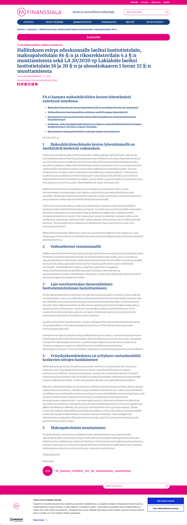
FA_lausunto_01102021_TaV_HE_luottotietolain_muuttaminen (93, 470)
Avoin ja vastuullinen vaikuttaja (93, 12)
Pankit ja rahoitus (52, 45)
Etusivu (21, 29)
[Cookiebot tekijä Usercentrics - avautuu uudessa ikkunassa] (16, 520)
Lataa (48, 471)
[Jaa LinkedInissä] (22, 84)
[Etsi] (167, 12)
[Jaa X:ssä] (25, 84)
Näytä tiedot (38, 520)
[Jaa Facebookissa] (18, 84)
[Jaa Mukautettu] (32, 84)
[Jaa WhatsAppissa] (36, 84)
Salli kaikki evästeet (165, 501)
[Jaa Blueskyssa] (29, 84)
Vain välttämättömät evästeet (165, 508)
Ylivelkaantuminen (28, 45)
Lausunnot (32, 29)
